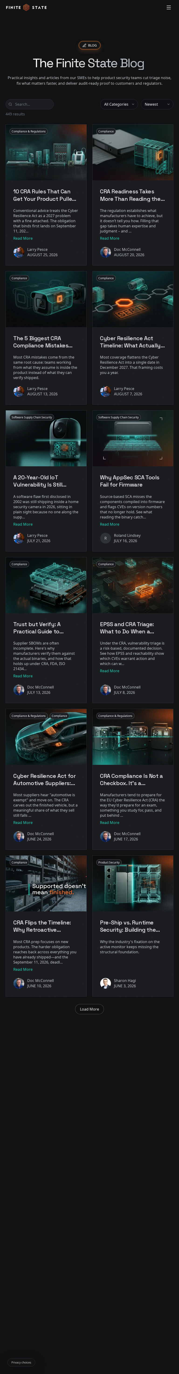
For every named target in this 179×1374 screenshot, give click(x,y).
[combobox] (119, 104)
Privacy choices (21, 1362)
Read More (23, 238)
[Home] (26, 7)
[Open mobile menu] (168, 7)
